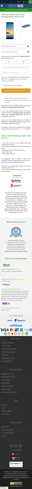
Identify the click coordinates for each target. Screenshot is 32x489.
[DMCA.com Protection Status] (16, 483)
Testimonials (4, 355)
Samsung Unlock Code (7, 430)
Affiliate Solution (5, 383)
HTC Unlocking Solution (7, 433)
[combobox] (15, 67)
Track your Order (6, 346)
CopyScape (24, 477)
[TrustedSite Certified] (17, 176)
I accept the (13, 85)
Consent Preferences (16, 486)
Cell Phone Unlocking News (8, 352)
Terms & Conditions (17, 85)
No (24, 62)
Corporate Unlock (6, 380)
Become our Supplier (7, 386)
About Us (3, 405)
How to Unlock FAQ (6, 361)
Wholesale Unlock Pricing (8, 377)
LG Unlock (4, 436)
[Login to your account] (30, 2)
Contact (3, 408)
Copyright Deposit (7, 477)
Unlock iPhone (5, 427)
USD (18, 2)
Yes (8, 62)
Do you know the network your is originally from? (15, 57)
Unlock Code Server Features (9, 392)
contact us (22, 129)
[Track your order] (26, 2)
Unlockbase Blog (5, 389)
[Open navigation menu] (2, 6)
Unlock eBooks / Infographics (9, 349)
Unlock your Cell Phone (7, 343)
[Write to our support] (23, 2)
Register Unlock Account (7, 374)
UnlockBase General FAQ (7, 358)
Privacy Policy (5, 414)
